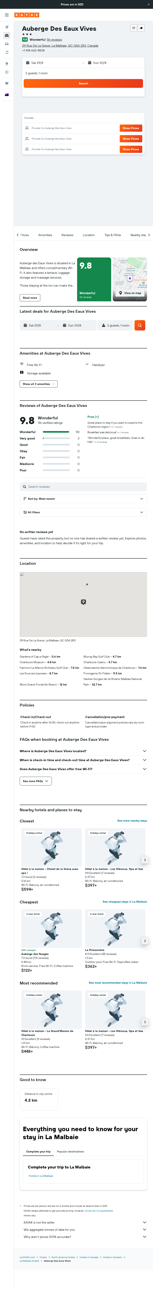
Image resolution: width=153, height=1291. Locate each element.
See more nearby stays (132, 820)
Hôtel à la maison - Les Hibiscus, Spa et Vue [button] (114, 869)
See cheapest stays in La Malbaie (125, 901)
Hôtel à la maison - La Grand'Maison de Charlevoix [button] (47, 1033)
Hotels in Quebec (112, 1257)
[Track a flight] (7, 72)
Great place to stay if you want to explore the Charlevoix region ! (114, 424)
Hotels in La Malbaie (41, 1176)
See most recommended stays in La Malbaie (118, 982)
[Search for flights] (7, 27)
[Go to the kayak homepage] (26, 15)
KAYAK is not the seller (39, 1222)
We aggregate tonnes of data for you (49, 1230)
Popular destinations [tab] (70, 1151)
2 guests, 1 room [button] (37, 73)
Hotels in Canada (89, 1257)
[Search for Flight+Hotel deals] (7, 52)
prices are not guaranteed (99, 1210)
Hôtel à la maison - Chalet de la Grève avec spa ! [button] (49, 871)
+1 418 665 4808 (33, 50)
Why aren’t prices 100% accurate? (47, 1237)
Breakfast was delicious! (107, 432)
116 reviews (54, 40)
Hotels (43, 1257)
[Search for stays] (7, 36)
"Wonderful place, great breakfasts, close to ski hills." (115, 440)
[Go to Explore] (7, 64)
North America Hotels (63, 1257)
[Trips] (7, 83)
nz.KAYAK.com (27, 1257)
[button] (148, 4)
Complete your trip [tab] (38, 1151)
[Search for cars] (7, 44)
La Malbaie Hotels (29, 1260)
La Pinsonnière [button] (94, 950)
